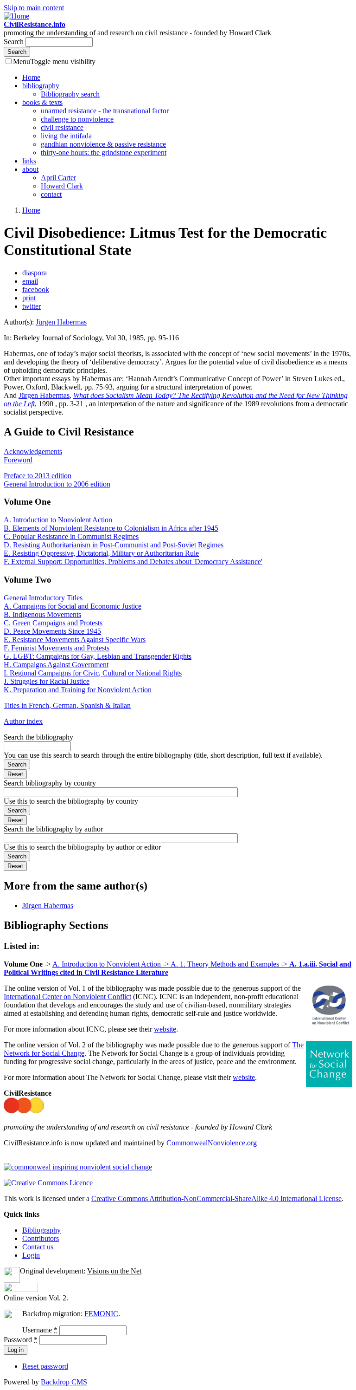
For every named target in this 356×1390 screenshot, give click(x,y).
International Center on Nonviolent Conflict (67, 996)
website (165, 1029)
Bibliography (41, 1230)
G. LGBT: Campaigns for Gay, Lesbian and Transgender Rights (97, 656)
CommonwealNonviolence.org (211, 1143)
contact (51, 194)
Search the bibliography (38, 737)
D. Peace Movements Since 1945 (52, 631)
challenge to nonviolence (77, 119)
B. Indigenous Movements (42, 614)
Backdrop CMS (64, 1382)
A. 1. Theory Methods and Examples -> (230, 964)
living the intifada (66, 136)
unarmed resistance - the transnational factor (105, 111)
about (30, 169)
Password (21, 1340)
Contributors (40, 1238)
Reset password (45, 1366)
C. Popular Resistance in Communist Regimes (71, 536)
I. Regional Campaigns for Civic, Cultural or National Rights (93, 673)
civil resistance (62, 127)
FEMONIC (101, 1314)
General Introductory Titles (43, 598)
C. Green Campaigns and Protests (53, 623)
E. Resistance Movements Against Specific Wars (75, 639)
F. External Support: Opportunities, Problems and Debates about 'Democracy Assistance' (133, 561)
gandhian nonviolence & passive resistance (103, 144)
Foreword (18, 460)
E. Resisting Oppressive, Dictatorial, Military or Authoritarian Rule (101, 553)
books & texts (42, 102)
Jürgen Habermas (61, 322)
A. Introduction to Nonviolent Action (58, 520)
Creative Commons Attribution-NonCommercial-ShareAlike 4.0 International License (216, 1198)
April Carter (58, 178)
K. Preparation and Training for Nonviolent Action (78, 690)
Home (31, 77)
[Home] (16, 16)
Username (39, 1330)
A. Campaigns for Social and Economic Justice (72, 606)
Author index (23, 721)
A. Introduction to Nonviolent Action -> (111, 964)
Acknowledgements (33, 451)
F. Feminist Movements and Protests (56, 648)
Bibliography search (70, 94)
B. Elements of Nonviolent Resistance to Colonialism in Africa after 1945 (111, 528)
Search (14, 41)
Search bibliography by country (50, 783)
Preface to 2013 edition (37, 476)
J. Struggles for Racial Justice (46, 681)
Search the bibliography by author (53, 829)
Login (31, 1255)
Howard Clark (62, 186)
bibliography (40, 86)
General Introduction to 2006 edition (57, 484)
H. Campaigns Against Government (56, 665)
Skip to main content (34, 8)
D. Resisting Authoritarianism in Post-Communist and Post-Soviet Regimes (113, 545)
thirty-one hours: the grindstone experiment (103, 152)
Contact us (37, 1247)
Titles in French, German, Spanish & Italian (67, 705)
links (29, 161)
